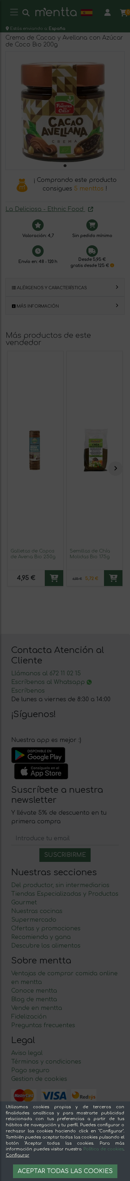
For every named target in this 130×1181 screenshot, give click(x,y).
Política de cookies (103, 1149)
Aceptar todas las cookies (65, 1171)
